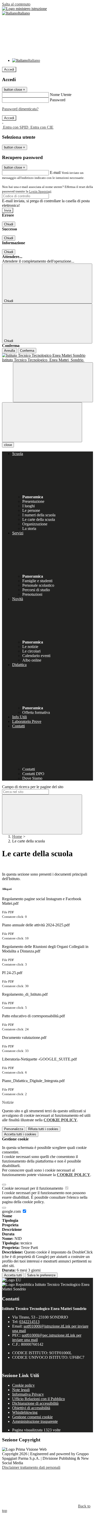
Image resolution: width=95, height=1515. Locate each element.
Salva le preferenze (41, 1275)
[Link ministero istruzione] (24, 9)
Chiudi (8, 224)
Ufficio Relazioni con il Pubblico (38, 1399)
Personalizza (13, 1129)
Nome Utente (60, 94)
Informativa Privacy (28, 1394)
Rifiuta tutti (43, 1129)
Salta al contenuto (16, 4)
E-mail (55, 172)
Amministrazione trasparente (35, 1421)
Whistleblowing (24, 1412)
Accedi (9, 69)
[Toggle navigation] (42, 422)
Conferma (27, 350)
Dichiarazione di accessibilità (35, 1403)
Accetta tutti (20, 1134)
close (8, 445)
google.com (12, 1211)
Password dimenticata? (20, 109)
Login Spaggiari (40, 191)
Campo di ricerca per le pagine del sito (32, 787)
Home (17, 836)
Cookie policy (23, 1385)
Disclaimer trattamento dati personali (31, 1467)
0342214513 (29, 1322)
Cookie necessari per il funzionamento (33, 1188)
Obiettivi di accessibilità (31, 1408)
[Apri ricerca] (53, 382)
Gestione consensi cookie (32, 1417)
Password (57, 100)
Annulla (9, 350)
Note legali (21, 1390)
